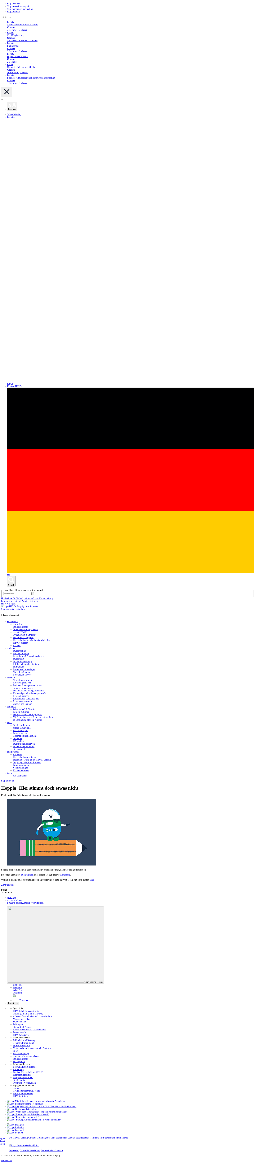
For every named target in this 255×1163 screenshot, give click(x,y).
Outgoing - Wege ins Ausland (27, 762)
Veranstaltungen (20, 767)
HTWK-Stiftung (20, 1096)
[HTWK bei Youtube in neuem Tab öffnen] (15, 1132)
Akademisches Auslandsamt (26, 1056)
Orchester (17, 738)
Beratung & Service (22, 674)
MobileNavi (6, 1160)
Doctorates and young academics (28, 690)
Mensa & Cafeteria (22, 728)
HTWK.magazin (21, 1035)
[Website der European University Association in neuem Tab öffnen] (36, 1101)
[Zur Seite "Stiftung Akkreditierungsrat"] (34, 1119)
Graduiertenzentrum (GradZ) (26, 1090)
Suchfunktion (27, 874)
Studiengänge (19, 650)
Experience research (22, 701)
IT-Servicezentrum (21, 1045)
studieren (11, 648)
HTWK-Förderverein (23, 1093)
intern (9, 773)
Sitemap (59, 1150)
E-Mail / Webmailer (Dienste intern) (29, 1029)
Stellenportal (19, 749)
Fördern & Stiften (21, 712)
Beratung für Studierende (24, 1067)
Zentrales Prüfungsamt (23, 1043)
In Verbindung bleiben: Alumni (27, 720)
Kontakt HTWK (14, 386)
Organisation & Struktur (24, 635)
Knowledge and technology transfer (29, 693)
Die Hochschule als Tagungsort (27, 714)
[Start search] (32, 593)
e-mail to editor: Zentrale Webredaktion (25, 903)
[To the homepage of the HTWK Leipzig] (19, 606)
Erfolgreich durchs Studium (26, 664)
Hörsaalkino (18, 741)
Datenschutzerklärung (30, 1150)
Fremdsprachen (20, 733)
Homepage (65, 874)
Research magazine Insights (26, 698)
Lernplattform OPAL (23, 1077)
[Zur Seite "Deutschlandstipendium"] (22, 1109)
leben (9, 722)
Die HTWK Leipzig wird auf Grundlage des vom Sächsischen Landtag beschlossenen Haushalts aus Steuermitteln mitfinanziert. (68, 1137)
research (11, 677)
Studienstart (18, 658)
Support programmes (22, 688)
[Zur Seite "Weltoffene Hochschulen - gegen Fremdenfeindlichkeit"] (37, 1111)
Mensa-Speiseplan (21, 1019)
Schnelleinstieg (14, 114)
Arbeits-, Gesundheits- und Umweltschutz (32, 1016)
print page (11, 897)
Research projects (21, 696)
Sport (15, 1051)
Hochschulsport (20, 730)
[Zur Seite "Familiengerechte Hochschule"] (25, 1103)
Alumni (16, 1088)
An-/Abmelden (20, 775)
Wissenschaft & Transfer (24, 709)
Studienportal (19, 1080)
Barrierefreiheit (48, 1150)
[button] (12, 106)
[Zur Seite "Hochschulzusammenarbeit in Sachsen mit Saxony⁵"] (23, 1117)
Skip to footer (13, 11)
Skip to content (14, 3)
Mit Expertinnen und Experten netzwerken (33, 717)
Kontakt (17, 645)
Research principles (22, 682)
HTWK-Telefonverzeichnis (26, 1011)
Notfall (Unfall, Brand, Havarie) (28, 1013)
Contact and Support (22, 704)
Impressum (14, 1150)
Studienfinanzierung (22, 661)
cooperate (11, 706)
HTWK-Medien (20, 643)
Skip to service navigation (19, 6)
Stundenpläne (19, 1021)
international (13, 751)
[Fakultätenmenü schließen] (6, 92)
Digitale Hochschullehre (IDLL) (28, 1072)
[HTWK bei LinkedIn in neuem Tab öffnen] (15, 1127)
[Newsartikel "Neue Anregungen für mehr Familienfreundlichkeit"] (41, 1106)
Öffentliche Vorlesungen (24, 1082)
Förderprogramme (21, 765)
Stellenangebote (20, 627)
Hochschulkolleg (21, 1053)
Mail (92, 879)
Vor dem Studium (21, 653)
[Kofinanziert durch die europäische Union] (24, 1145)
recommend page (15, 900)
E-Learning (18, 1069)
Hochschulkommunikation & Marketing (31, 640)
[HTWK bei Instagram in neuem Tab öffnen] (15, 1124)
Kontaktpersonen (21, 770)
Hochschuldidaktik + (22, 1075)
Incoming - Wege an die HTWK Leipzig (32, 759)
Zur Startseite (7, 885)
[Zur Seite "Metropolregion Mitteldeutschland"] (28, 1114)
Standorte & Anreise (22, 1027)
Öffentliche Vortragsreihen (25, 629)
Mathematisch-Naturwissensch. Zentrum (32, 1048)
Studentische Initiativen (24, 744)
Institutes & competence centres (27, 685)
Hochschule (12, 621)
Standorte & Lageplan (23, 637)
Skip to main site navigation (20, 9)
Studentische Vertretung (24, 746)
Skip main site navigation (13, 609)
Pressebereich (19, 1032)
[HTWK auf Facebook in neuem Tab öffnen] (15, 1130)
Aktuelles (17, 624)
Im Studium (18, 666)
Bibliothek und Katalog (24, 1040)
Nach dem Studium (22, 672)
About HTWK (20, 632)
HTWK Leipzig (8, 603)
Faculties (11, 117)
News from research (22, 680)
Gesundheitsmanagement (24, 736)
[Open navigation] (2, 99)
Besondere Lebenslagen (24, 669)
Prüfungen (18, 1024)
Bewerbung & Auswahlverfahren (28, 656)
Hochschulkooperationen (24, 757)
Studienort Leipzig (21, 725)
